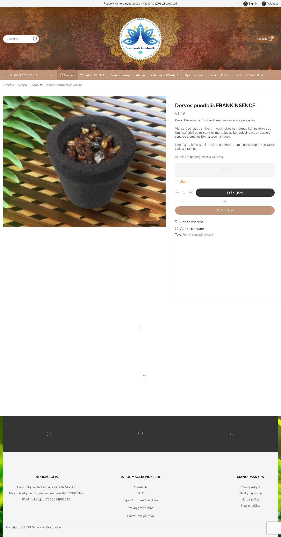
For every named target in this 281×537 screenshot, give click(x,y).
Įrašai (212, 75)
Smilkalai (207, 234)
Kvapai (23, 85)
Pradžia (8, 85)
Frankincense (191, 234)
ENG (238, 75)
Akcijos (140, 75)
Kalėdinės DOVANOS (165, 75)
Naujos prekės (120, 75)
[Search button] (35, 39)
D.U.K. (225, 75)
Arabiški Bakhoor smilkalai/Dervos (56, 85)
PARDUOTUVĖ (94, 75)
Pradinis (69, 75)
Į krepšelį (237, 192)
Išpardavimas (194, 75)
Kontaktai (256, 75)
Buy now (227, 210)
